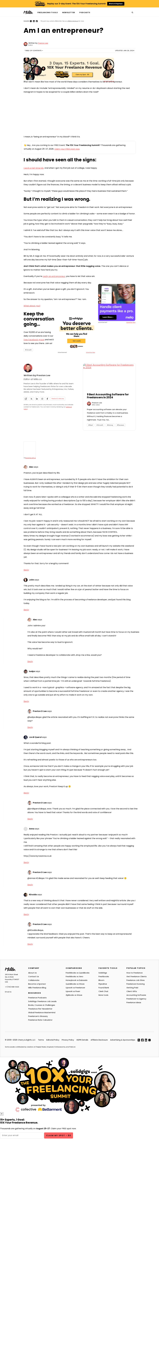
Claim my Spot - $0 (58, 1135)
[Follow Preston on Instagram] (42, 399)
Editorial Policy (52, 1040)
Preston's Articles (58, 399)
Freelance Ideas (133, 1002)
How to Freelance (134, 972)
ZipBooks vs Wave (74, 995)
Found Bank (104, 987)
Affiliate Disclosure (99, 1040)
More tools (103, 995)
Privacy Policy (68, 1040)
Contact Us (33, 976)
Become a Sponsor (37, 984)
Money (110, 425)
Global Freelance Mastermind (41, 1012)
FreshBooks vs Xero (74, 976)
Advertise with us (30, 458)
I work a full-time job (34, 168)
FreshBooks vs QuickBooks (77, 972)
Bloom (101, 980)
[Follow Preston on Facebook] (47, 399)
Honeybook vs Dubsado (76, 980)
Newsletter (68, 12)
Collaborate (33, 980)
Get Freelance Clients (136, 976)
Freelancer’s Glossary (38, 1016)
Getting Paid (132, 987)
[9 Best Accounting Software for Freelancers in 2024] (109, 377)
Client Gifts (131, 991)
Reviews (121, 425)
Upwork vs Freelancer (75, 987)
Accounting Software (136, 995)
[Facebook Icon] (142, 1040)
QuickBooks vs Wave (75, 984)
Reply (26, 569)
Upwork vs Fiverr (73, 991)
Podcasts (84, 12)
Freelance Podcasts (37, 997)
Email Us (8, 992)
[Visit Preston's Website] (26, 399)
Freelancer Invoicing (135, 984)
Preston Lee (43, 43)
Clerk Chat (103, 991)
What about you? (32, 305)
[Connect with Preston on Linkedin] (37, 399)
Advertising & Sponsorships (122, 1040)
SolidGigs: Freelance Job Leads (42, 1001)
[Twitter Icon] (139, 1040)
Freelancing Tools (47, 12)
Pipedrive (103, 984)
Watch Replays (116, 3)
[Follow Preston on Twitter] (31, 399)
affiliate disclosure (72, 21)
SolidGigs (103, 972)
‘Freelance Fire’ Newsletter (40, 1008)
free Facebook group (34, 339)
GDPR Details (82, 1040)
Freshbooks (104, 976)
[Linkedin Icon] (146, 1040)
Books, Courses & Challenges (41, 1005)
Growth (29, 350)
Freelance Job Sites (135, 980)
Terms (41, 1040)
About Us (32, 972)
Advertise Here (130, 322)
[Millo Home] (29, 12)
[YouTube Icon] (149, 1040)
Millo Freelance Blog (37, 987)
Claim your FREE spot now (67, 148)
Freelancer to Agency (136, 998)
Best (91, 425)
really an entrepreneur (54, 276)
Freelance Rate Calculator (40, 1020)
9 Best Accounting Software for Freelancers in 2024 (108, 396)
